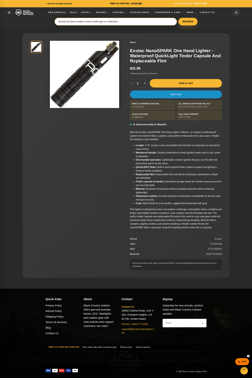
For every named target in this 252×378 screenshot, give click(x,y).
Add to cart (186, 83)
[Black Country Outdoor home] (28, 12)
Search (187, 21)
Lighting (119, 12)
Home (133, 42)
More (191, 12)
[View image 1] (36, 47)
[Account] (236, 12)
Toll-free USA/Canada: (190, 3)
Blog (48, 327)
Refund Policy (54, 311)
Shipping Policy (54, 316)
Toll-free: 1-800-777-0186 (134, 324)
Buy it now (176, 94)
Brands (102, 12)
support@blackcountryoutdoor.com (137, 331)
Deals (74, 12)
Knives (87, 12)
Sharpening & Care (169, 12)
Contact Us (207, 12)
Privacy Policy (54, 305)
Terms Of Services (56, 322)
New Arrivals (57, 12)
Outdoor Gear (141, 12)
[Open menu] (9, 12)
